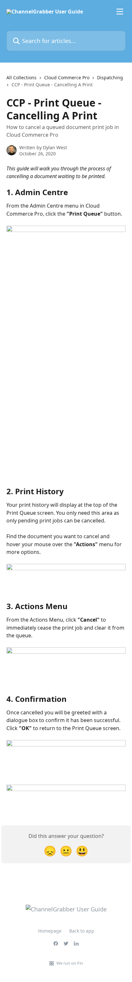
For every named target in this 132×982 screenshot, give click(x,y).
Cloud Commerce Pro (66, 77)
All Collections (21, 77)
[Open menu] (120, 11)
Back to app (81, 931)
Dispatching (110, 77)
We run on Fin (69, 963)
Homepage (50, 931)
